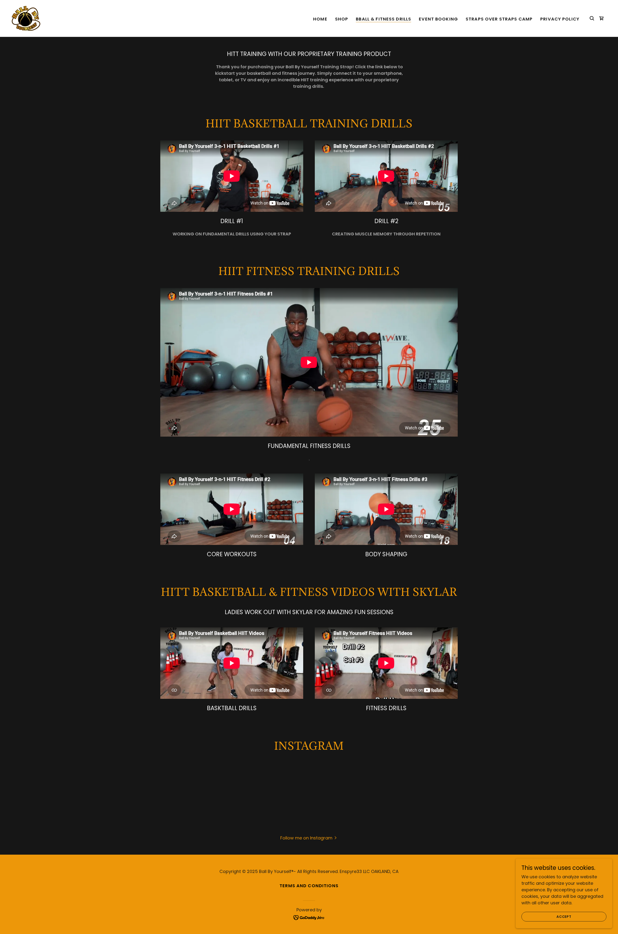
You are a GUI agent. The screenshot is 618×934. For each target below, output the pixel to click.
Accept (563, 916)
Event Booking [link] (438, 19)
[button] (309, 837)
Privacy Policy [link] (559, 19)
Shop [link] (341, 19)
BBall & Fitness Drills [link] (383, 19)
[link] (26, 18)
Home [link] (320, 19)
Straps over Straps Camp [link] (499, 19)
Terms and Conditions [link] (309, 886)
